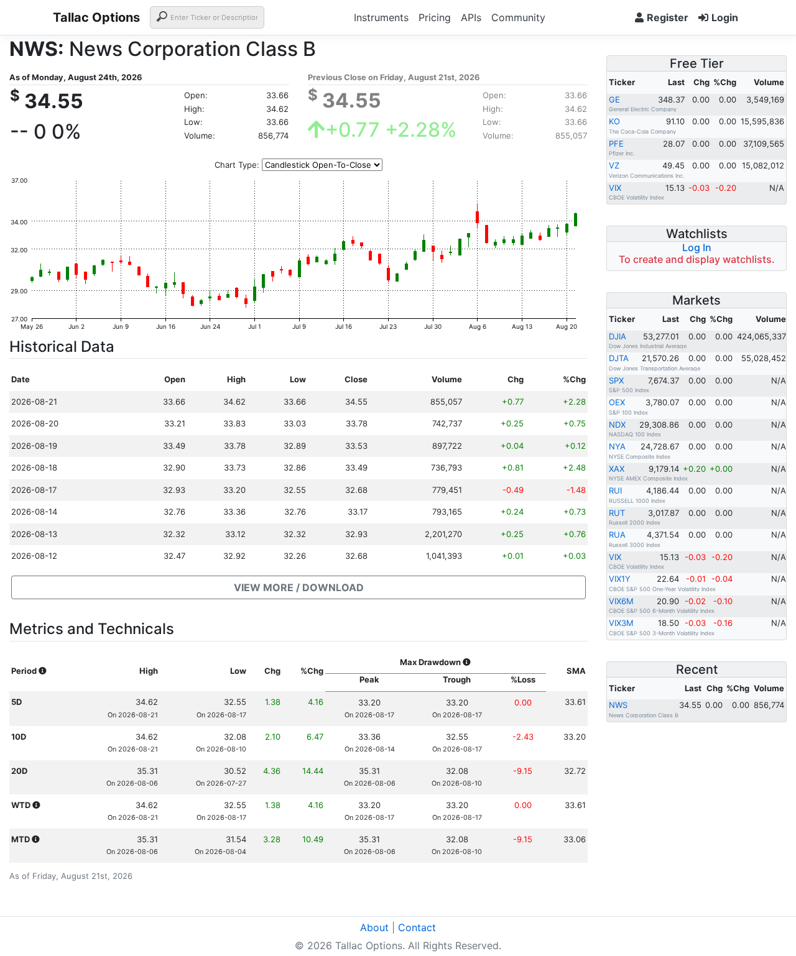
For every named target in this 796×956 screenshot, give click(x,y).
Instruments (381, 17)
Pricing (435, 17)
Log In (696, 247)
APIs (471, 17)
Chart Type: (237, 165)
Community (518, 17)
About (374, 927)
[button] (298, 587)
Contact (417, 927)
